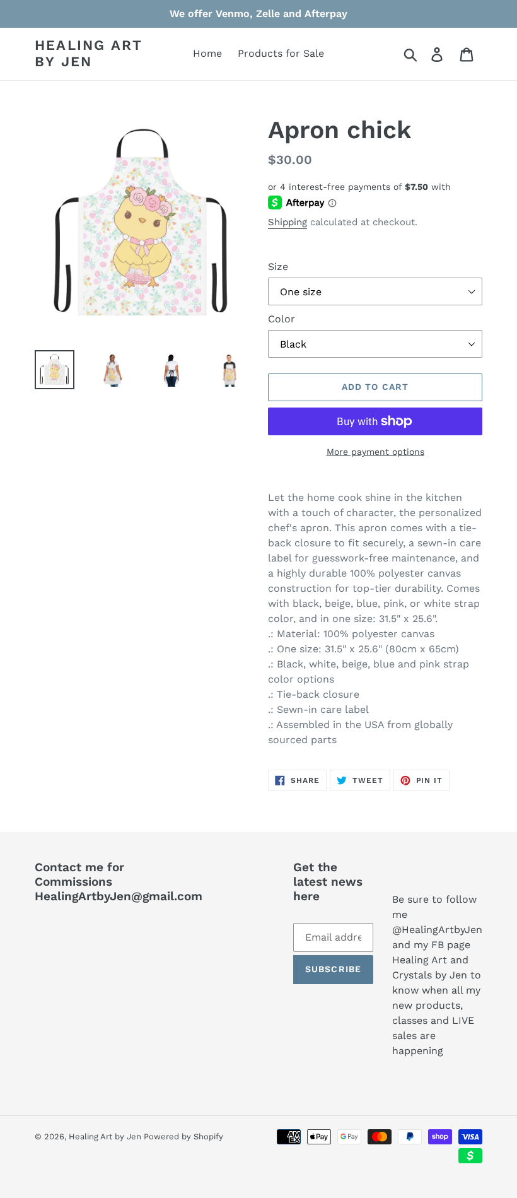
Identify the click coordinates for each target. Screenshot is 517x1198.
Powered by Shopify (183, 1136)
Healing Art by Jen (88, 53)
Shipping (287, 222)
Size (278, 267)
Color (281, 319)
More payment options (375, 452)
